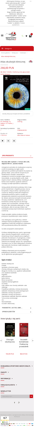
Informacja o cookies (5, 415)
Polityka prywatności (18, 24)
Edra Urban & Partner (23, 135)
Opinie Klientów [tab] (8, 312)
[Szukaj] (22, 36)
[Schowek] (27, 36)
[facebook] (14, 403)
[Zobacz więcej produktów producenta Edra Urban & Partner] (31, 61)
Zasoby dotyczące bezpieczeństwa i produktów (16, 114)
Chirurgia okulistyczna (10, 340)
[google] (19, 403)
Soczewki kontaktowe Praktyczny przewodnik (23, 343)
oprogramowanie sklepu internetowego (23, 415)
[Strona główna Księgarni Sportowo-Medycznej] (11, 36)
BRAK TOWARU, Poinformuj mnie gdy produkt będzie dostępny (15, 73)
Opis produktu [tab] (8, 156)
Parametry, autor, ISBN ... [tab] (12, 308)
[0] (30, 36)
